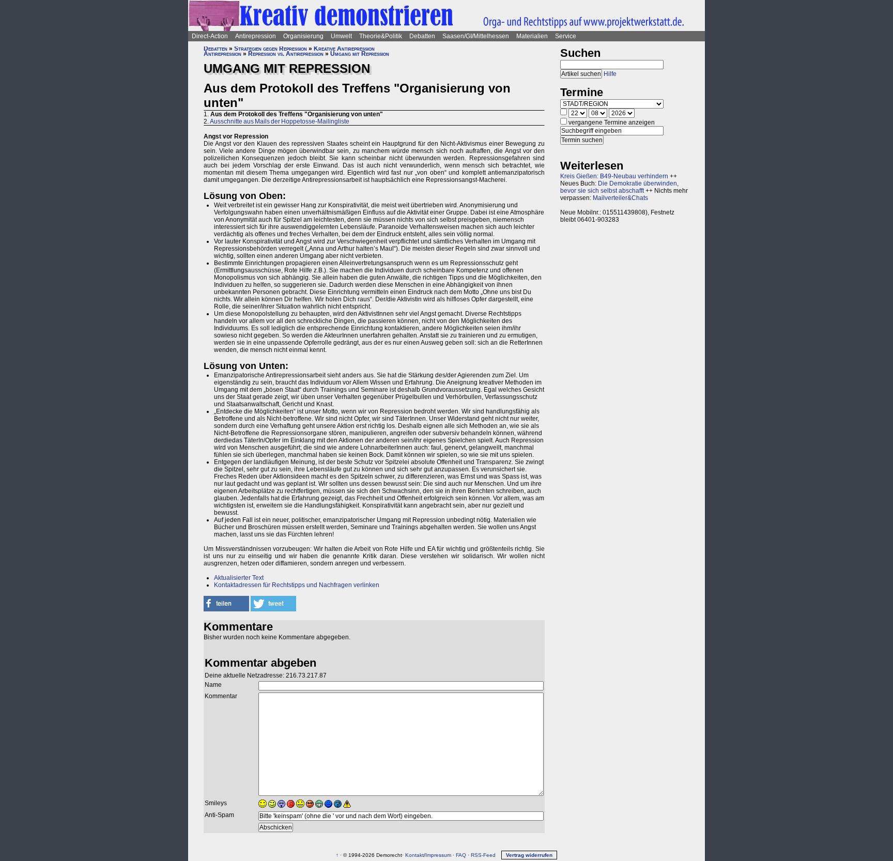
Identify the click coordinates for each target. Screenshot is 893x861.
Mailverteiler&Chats (620, 198)
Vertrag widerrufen (529, 855)
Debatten (422, 36)
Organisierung (303, 36)
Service (565, 36)
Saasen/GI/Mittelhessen (475, 36)
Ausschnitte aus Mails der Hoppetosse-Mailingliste (279, 121)
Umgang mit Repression (359, 53)
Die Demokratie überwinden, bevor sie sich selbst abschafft (619, 187)
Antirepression (255, 36)
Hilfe (610, 74)
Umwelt (341, 36)
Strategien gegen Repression (270, 48)
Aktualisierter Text (239, 577)
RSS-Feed (483, 855)
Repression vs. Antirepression (286, 53)
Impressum (438, 855)
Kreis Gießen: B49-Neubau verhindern (614, 176)
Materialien (532, 36)
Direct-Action (210, 36)
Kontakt (414, 855)
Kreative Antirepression (344, 48)
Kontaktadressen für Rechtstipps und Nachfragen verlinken (296, 585)
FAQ (461, 855)
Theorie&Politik (380, 36)
